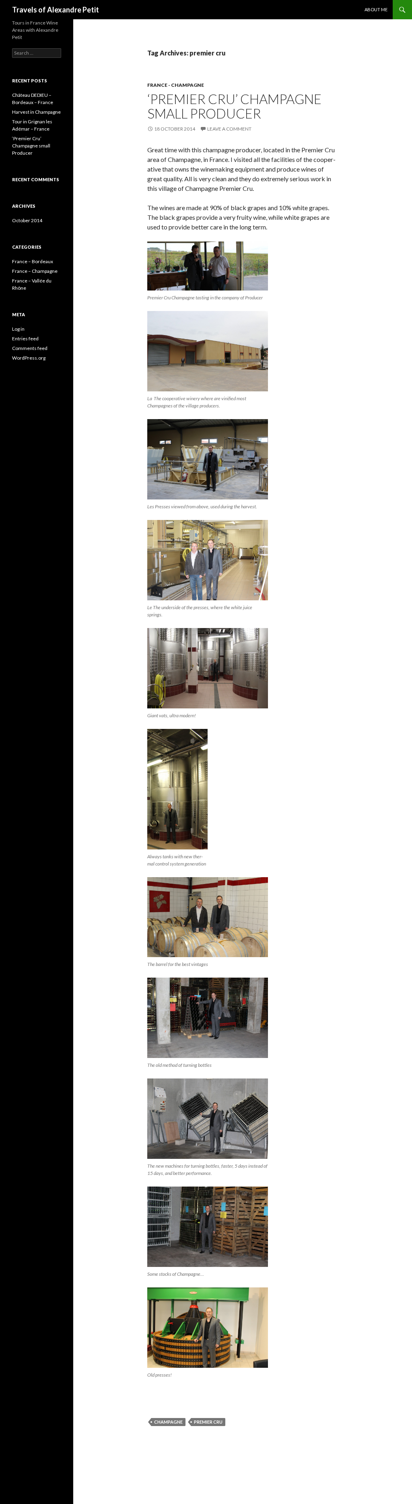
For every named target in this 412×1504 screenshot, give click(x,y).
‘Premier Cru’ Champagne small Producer (234, 106)
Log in (18, 329)
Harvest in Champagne (36, 112)
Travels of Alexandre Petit (55, 9)
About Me (376, 9)
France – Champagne (35, 271)
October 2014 (27, 220)
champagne (168, 1421)
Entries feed (25, 339)
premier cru (208, 1421)
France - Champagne (175, 85)
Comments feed (29, 348)
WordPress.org (28, 358)
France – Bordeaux (32, 261)
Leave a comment (229, 129)
